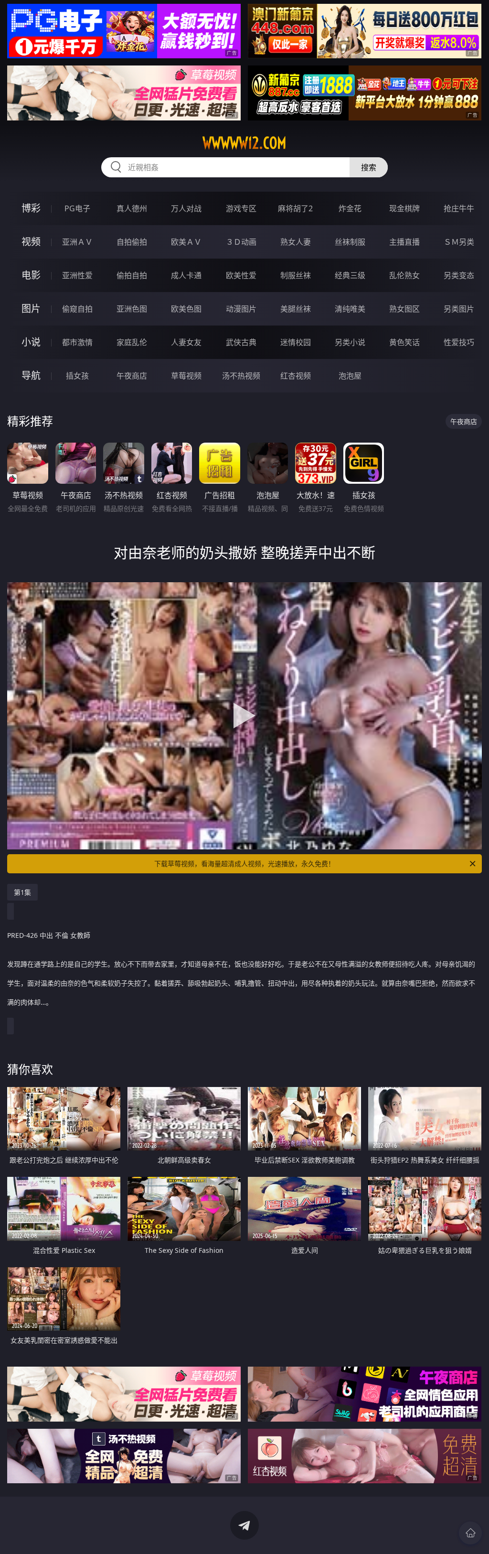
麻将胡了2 (295, 208)
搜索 (368, 167)
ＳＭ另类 (459, 242)
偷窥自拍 (77, 309)
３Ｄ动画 (241, 242)
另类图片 (459, 309)
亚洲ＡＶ (77, 242)
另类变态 (459, 275)
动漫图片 (241, 309)
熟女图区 (404, 309)
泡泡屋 (350, 375)
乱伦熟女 (404, 275)
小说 (31, 342)
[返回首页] (470, 1532)
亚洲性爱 (77, 275)
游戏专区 (241, 208)
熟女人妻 (295, 242)
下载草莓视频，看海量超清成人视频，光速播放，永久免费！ (244, 863)
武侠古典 (241, 342)
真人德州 (132, 208)
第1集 (22, 892)
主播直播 (404, 242)
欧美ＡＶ (186, 242)
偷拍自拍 (132, 275)
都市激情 (77, 342)
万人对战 (186, 208)
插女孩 (77, 375)
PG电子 (77, 208)
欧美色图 (186, 309)
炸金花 (350, 208)
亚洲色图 (132, 309)
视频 (31, 241)
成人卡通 (186, 275)
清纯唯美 (350, 309)
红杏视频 (295, 375)
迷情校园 (295, 342)
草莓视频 (186, 375)
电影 (31, 275)
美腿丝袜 (295, 309)
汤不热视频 (241, 375)
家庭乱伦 (132, 342)
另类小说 (350, 342)
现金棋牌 (404, 208)
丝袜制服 (350, 242)
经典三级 (350, 275)
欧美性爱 (241, 275)
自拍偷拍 (132, 242)
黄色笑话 (404, 342)
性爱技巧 (459, 342)
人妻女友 (186, 342)
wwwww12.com (244, 142)
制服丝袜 (295, 275)
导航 (31, 375)
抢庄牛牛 (459, 208)
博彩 (31, 208)
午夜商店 (132, 375)
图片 (31, 308)
